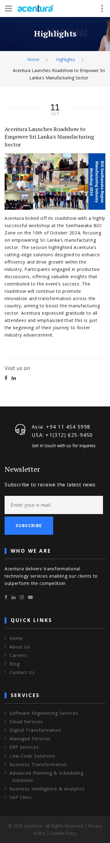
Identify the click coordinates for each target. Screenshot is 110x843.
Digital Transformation (35, 730)
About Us (19, 647)
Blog (14, 664)
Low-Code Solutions (32, 756)
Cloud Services (26, 721)
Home (33, 59)
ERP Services (24, 747)
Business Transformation (38, 764)
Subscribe (29, 525)
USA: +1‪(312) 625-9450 (62, 435)
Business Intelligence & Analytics (47, 789)
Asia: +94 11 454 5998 (61, 426)
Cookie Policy (63, 833)
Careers (18, 655)
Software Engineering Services (43, 713)
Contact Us (22, 672)
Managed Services (30, 738)
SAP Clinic (20, 797)
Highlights (65, 59)
